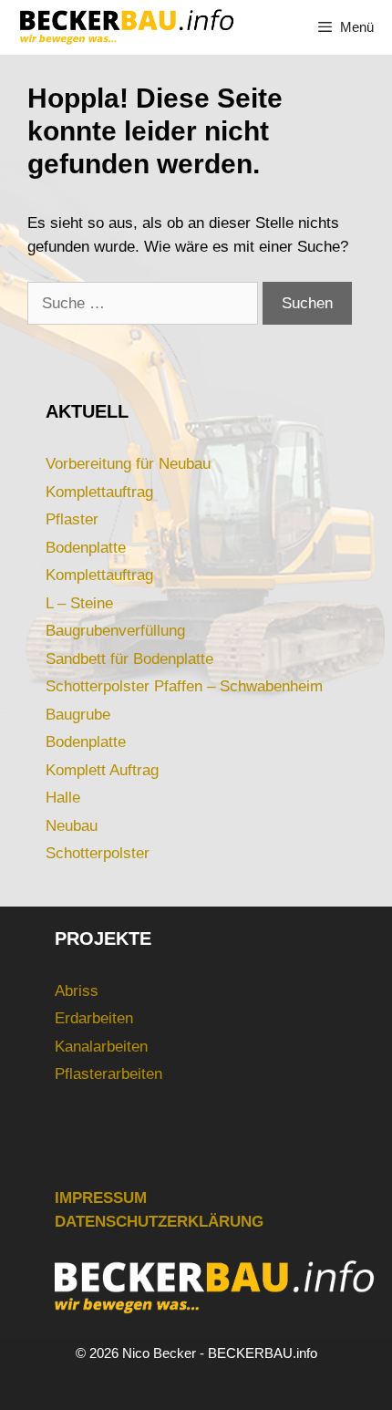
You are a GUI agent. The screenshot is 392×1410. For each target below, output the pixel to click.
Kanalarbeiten (101, 1046)
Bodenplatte (86, 547)
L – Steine (79, 603)
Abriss (76, 991)
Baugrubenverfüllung (115, 630)
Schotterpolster (98, 853)
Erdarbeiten (94, 1018)
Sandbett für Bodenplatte (129, 659)
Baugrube (78, 714)
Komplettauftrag (99, 492)
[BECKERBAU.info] (126, 27)
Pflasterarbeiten (108, 1074)
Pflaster (72, 519)
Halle (63, 797)
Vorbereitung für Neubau (128, 463)
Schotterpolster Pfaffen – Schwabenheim (184, 686)
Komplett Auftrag (102, 770)
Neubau (72, 826)
